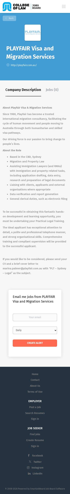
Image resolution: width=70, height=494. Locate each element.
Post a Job (35, 407)
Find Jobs (35, 434)
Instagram (37, 467)
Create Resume (35, 440)
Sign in (35, 418)
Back (10, 18)
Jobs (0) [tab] (52, 90)
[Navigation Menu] (64, 6)
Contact (35, 379)
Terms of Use (35, 391)
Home (35, 374)
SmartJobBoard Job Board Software (47, 489)
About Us (35, 385)
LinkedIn (37, 473)
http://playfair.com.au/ (24, 65)
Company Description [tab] (23, 90)
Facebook (37, 455)
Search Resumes (35, 413)
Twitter (38, 461)
